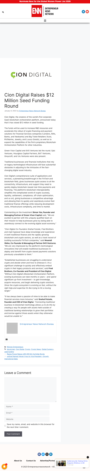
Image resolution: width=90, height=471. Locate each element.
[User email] (7, 339)
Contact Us (31, 460)
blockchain (11, 349)
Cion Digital (20, 349)
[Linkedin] (83, 11)
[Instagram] (47, 454)
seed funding (9, 352)
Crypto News (36, 349)
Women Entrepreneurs (15, 347)
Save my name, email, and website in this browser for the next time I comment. (30, 425)
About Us (18, 460)
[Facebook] (39, 454)
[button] (45, 21)
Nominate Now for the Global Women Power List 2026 (45, 1)
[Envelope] (87, 11)
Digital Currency (47, 349)
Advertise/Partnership (49, 460)
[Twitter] (43, 454)
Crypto (27, 349)
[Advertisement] (45, 39)
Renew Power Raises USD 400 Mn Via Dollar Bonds (26, 354)
